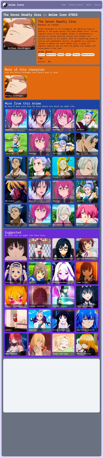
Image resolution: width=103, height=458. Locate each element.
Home (64, 5)
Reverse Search (76, 5)
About (88, 5)
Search (98, 5)
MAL (49, 62)
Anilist (41, 62)
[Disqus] (51, 385)
